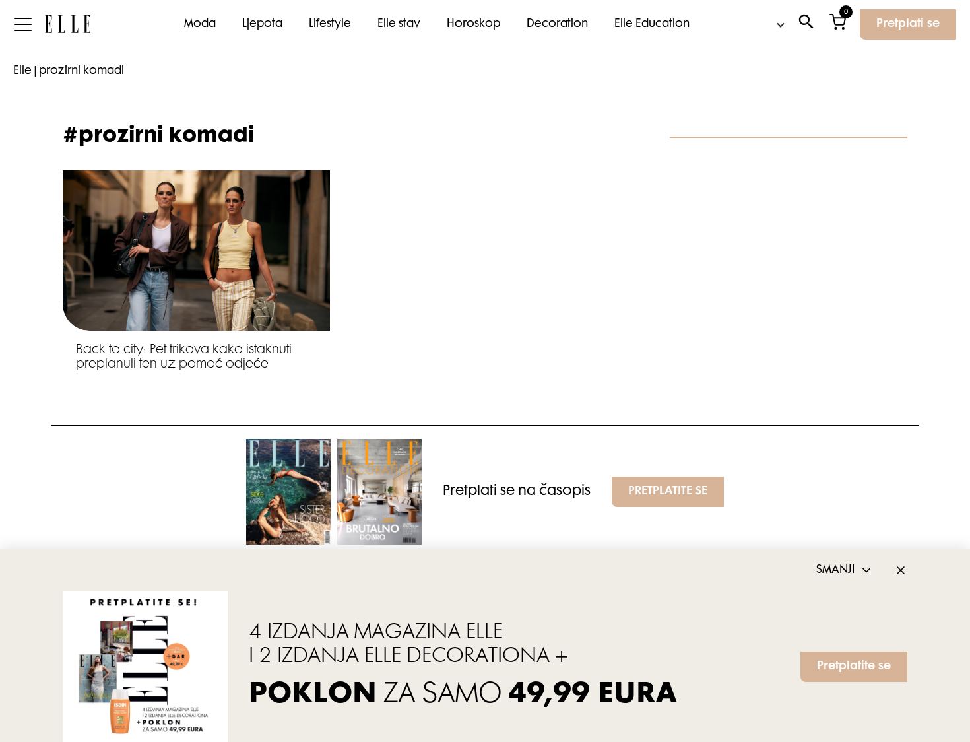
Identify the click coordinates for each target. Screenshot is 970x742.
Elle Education (652, 24)
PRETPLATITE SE (667, 492)
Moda (200, 24)
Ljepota (262, 24)
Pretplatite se (854, 666)
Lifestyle (330, 24)
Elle (22, 71)
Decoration (557, 24)
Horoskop (473, 24)
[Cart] (837, 25)
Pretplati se (908, 24)
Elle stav (398, 24)
